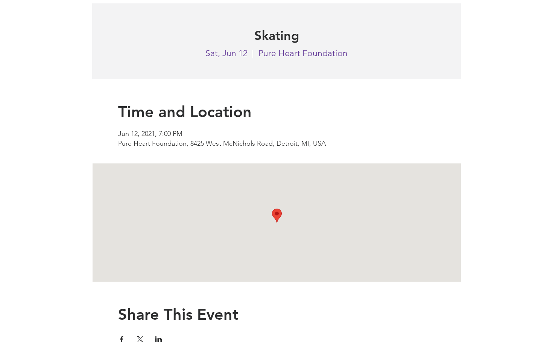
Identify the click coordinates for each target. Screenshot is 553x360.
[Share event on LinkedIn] (158, 339)
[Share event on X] (140, 339)
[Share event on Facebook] (121, 339)
